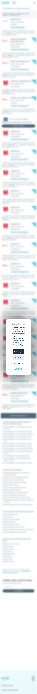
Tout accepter (18, 352)
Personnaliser (18, 363)
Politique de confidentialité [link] (18, 368)
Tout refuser (18, 357)
